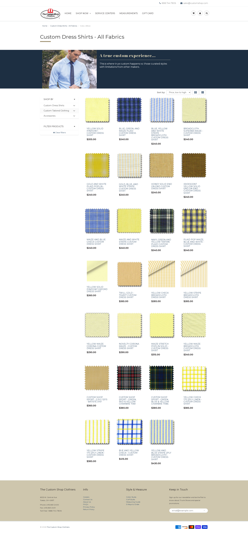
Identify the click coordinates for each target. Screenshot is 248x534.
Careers (86, 497)
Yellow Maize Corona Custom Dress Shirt (96, 346)
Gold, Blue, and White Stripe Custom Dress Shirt (128, 187)
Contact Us (87, 499)
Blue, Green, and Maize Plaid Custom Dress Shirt (129, 132)
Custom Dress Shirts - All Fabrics (63, 26)
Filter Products (54, 126)
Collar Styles (131, 497)
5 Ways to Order (132, 504)
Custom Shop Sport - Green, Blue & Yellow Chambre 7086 (160, 400)
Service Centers (105, 13)
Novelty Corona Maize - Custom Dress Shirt (129, 346)
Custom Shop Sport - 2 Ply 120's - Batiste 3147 (97, 399)
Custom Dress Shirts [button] (53, 106)
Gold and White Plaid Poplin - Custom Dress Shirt (96, 187)
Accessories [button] (49, 116)
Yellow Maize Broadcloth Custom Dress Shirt (192, 347)
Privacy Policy (89, 507)
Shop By (48, 99)
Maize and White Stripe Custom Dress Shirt (129, 241)
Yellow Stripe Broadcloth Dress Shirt (192, 295)
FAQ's (85, 504)
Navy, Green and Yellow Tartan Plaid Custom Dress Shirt (161, 243)
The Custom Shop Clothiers (58, 527)
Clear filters (60, 132)
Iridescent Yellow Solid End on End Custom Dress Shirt (192, 188)
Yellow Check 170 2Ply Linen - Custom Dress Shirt (193, 400)
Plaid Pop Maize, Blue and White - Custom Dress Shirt (194, 242)
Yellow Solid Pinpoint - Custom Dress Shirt (95, 132)
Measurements (128, 13)
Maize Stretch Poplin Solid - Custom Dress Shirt (160, 347)
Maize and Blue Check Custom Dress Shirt (96, 241)
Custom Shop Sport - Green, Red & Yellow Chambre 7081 (127, 400)
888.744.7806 (169, 3)
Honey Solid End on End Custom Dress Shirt (161, 186)
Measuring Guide (133, 502)
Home (68, 13)
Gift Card (148, 13)
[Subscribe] (204, 510)
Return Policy (88, 509)
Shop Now (82, 13)
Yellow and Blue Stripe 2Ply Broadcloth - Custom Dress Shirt (161, 455)
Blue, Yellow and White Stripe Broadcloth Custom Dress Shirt (159, 134)
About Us (87, 502)
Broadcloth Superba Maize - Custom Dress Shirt (193, 132)
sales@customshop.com (195, 3)
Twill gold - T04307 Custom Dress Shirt (127, 295)
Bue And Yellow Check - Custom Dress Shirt (129, 452)
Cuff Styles (130, 499)
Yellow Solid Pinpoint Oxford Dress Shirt (97, 289)
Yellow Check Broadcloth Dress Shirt (160, 295)
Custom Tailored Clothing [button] (56, 111)
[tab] (59, 105)
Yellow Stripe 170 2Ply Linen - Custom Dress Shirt (96, 453)
